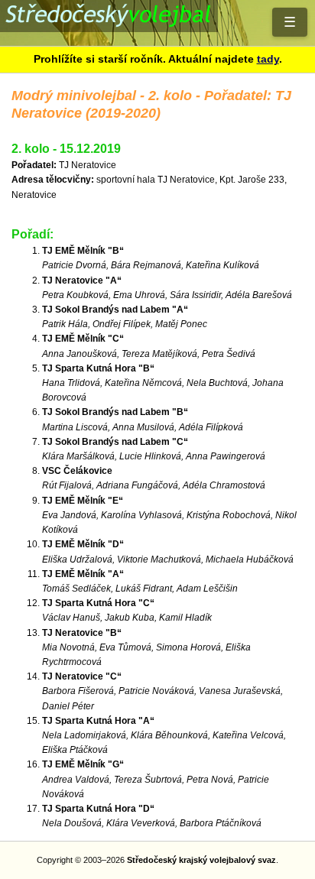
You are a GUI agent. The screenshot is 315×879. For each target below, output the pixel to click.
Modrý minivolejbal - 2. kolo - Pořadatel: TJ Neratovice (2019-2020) (157, 23)
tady (268, 59)
